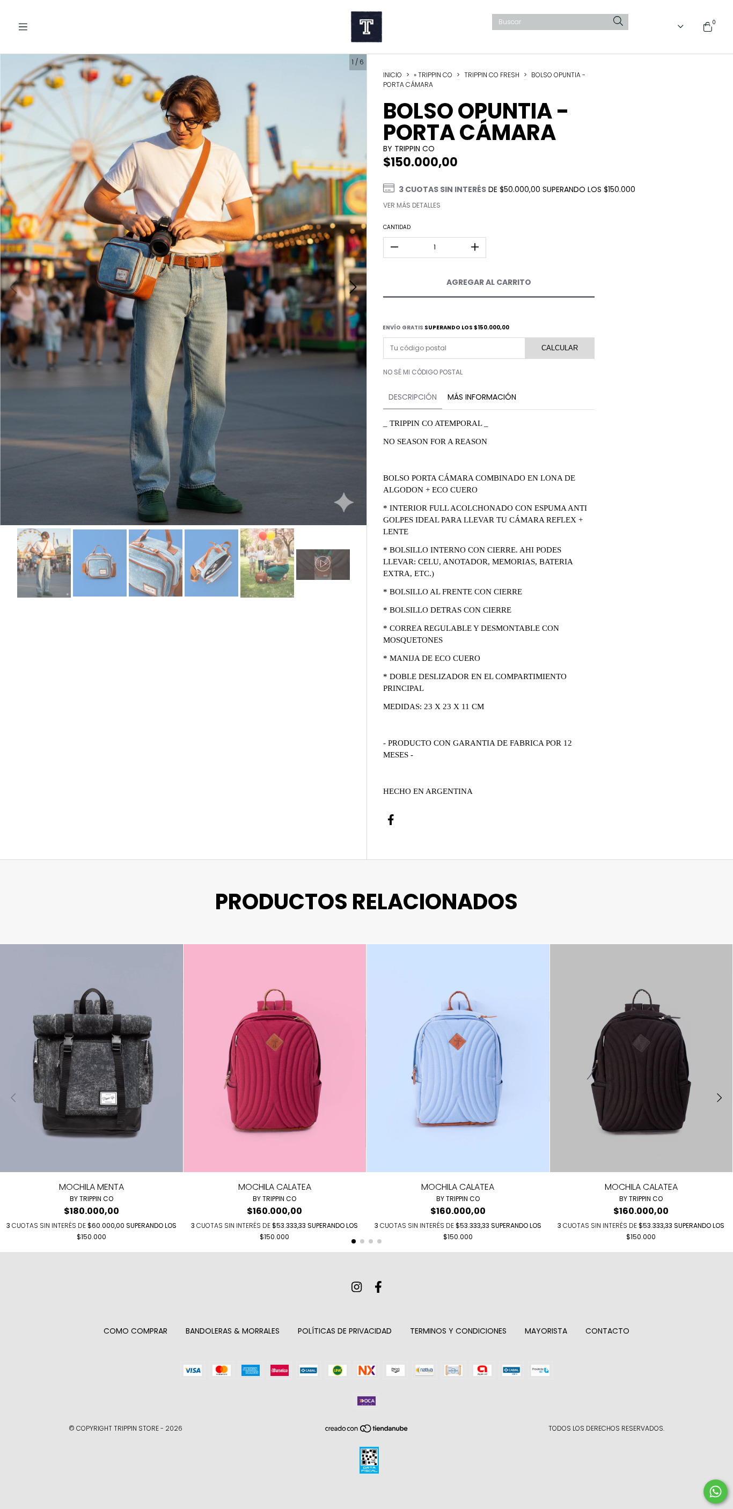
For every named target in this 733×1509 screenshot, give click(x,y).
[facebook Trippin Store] (378, 1288)
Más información (482, 397)
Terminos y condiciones (458, 1331)
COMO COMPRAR (135, 1331)
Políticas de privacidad (345, 1331)
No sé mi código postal (423, 372)
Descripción (413, 397)
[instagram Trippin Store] (356, 1288)
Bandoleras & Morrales (233, 1331)
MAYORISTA (546, 1331)
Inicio (392, 74)
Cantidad (397, 227)
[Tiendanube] (367, 1431)
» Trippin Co (433, 74)
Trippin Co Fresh (491, 74)
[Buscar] (618, 22)
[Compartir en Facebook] (391, 820)
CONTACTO (607, 1331)
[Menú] (26, 27)
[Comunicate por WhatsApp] (715, 1491)
